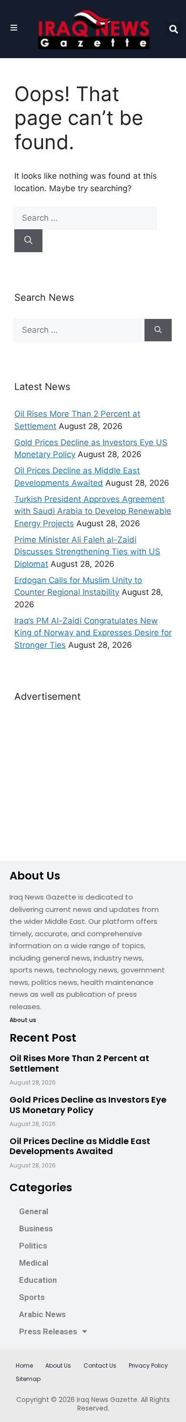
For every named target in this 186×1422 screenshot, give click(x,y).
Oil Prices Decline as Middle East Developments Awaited (80, 1146)
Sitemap (28, 1379)
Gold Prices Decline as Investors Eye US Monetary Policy (88, 1105)
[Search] (28, 240)
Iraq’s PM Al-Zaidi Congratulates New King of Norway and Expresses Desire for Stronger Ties (93, 633)
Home (24, 1365)
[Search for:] (85, 218)
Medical (33, 1263)
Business (36, 1228)
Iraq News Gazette (107, 1399)
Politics (33, 1245)
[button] (173, 29)
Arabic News (42, 1314)
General (33, 1211)
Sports (32, 1297)
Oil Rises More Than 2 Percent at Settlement (79, 1063)
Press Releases (48, 1331)
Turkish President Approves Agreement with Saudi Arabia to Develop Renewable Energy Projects (92, 511)
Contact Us (99, 1365)
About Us (58, 1365)
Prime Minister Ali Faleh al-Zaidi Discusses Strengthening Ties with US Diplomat (87, 552)
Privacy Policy (148, 1365)
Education (38, 1280)
